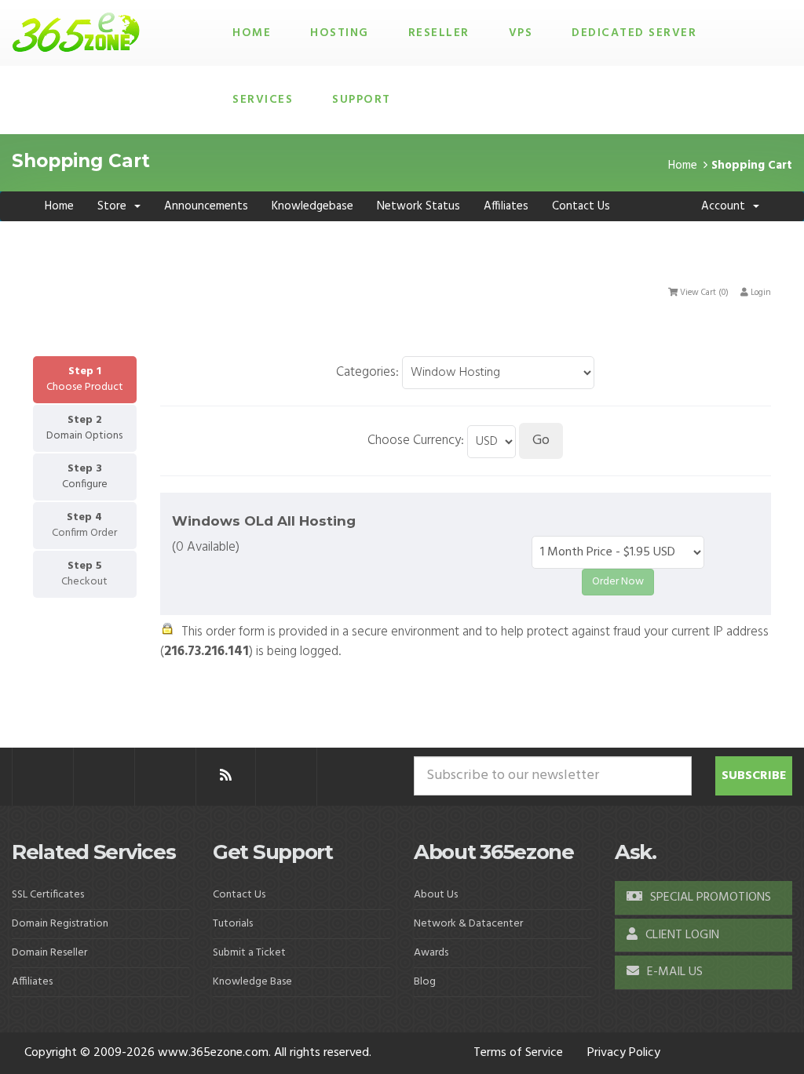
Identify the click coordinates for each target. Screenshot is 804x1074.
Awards (431, 953)
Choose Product (84, 387)
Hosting (339, 33)
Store (115, 206)
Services (262, 99)
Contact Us (581, 206)
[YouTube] (286, 776)
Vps (521, 33)
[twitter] (104, 776)
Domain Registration (60, 924)
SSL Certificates (48, 895)
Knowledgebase (312, 206)
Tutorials (233, 924)
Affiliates (506, 206)
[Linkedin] (165, 776)
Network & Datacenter (468, 924)
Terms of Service (518, 1053)
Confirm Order (84, 533)
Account (726, 206)
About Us (436, 895)
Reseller (439, 33)
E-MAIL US (673, 972)
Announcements (206, 206)
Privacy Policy (623, 1053)
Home (251, 33)
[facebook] (42, 776)
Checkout (84, 582)
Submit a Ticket (249, 953)
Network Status (418, 206)
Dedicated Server (634, 33)
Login (759, 293)
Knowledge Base (252, 982)
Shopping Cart (751, 165)
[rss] (226, 776)
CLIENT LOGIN (680, 935)
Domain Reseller (49, 953)
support (361, 99)
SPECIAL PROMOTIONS (709, 897)
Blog (425, 982)
